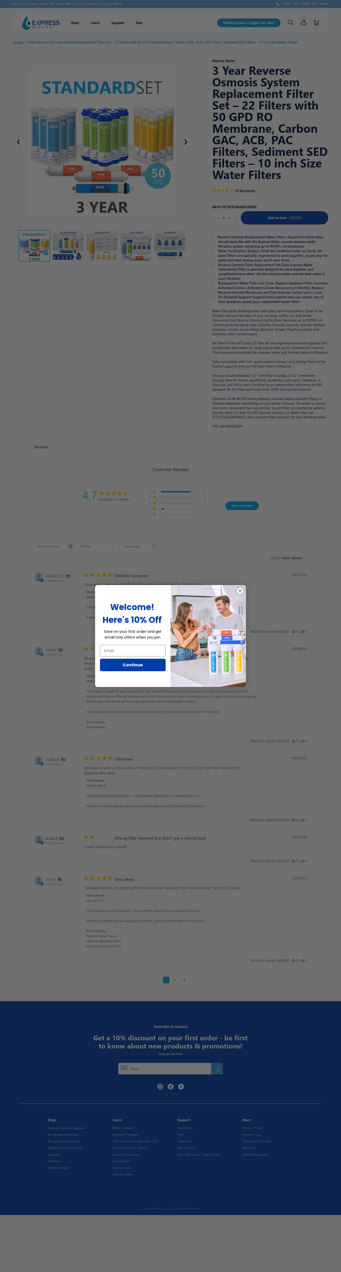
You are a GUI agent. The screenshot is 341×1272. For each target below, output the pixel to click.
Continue (133, 665)
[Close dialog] (240, 591)
